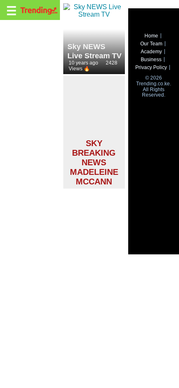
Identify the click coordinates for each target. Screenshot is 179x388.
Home (151, 36)
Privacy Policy (151, 67)
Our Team (151, 44)
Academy (151, 52)
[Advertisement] (94, 108)
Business (151, 59)
